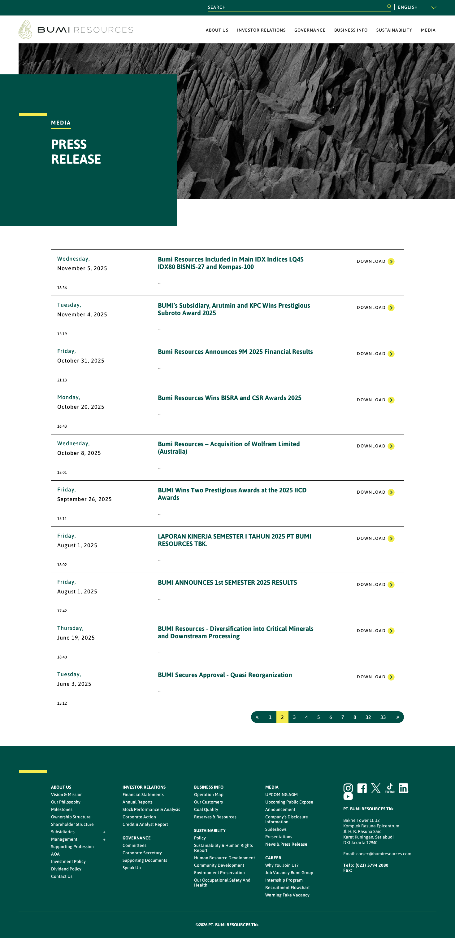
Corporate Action (139, 816)
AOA (55, 854)
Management (64, 839)
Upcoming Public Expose (289, 801)
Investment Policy (68, 861)
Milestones (61, 809)
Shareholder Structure (72, 824)
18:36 (62, 287)
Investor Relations (261, 30)
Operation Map (208, 794)
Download (371, 261)
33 (383, 717)
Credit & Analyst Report (145, 824)
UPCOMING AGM (281, 794)
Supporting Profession (72, 846)
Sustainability (394, 30)
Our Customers (208, 801)
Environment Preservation (219, 872)
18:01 (62, 472)
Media (428, 30)
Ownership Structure (71, 816)
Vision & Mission (67, 794)
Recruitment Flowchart (287, 887)
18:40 (62, 657)
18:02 (62, 564)
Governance (310, 30)
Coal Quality (206, 809)
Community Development (219, 865)
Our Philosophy (65, 801)
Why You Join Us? (281, 865)
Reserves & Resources (215, 816)
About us (217, 30)
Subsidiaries (63, 831)
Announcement (280, 809)
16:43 (62, 426)
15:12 (62, 703)
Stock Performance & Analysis (151, 809)
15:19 (62, 334)
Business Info (351, 30)
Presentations (278, 836)
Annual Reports (138, 801)
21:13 (62, 380)
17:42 (62, 611)
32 (368, 717)
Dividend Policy (66, 868)
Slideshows (276, 829)
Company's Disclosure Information (286, 819)
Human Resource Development (224, 857)
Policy (200, 837)
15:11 (62, 518)
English (408, 7)
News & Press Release (286, 844)
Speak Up (132, 867)
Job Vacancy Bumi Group (289, 872)
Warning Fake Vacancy (287, 894)
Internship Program (284, 880)
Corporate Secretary (142, 852)
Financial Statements (143, 794)
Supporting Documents (145, 860)
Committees (134, 845)
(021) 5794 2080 (372, 865)
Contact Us (61, 876)
